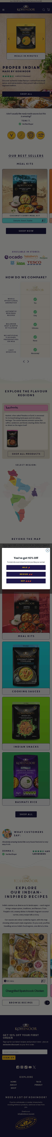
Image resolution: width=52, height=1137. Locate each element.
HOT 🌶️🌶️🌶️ (26, 581)
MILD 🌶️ (26, 567)
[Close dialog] (47, 550)
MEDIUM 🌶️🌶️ (26, 574)
